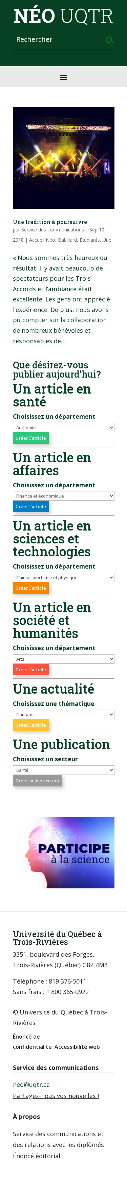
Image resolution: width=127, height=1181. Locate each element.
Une (107, 240)
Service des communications (52, 229)
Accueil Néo (42, 240)
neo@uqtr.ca (31, 1084)
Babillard (67, 240)
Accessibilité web (77, 1046)
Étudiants (90, 240)
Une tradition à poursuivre (50, 221)
